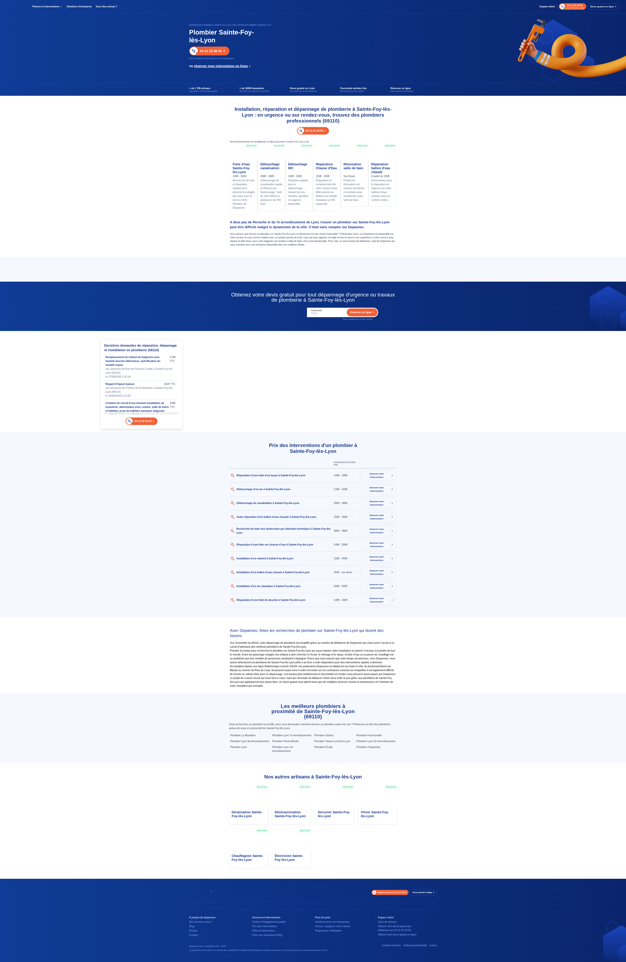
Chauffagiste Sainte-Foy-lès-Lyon (247, 857)
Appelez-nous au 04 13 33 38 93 (392, 892)
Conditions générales (391, 945)
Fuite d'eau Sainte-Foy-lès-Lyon (241, 168)
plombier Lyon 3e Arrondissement (375, 741)
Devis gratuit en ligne (602, 6)
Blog (191, 926)
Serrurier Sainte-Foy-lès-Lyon (334, 814)
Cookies (433, 945)
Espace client (547, 6)
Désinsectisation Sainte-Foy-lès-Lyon (290, 814)
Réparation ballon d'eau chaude (380, 168)
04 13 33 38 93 (211, 51)
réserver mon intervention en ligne (221, 66)
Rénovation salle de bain (353, 166)
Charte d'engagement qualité (268, 921)
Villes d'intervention (263, 930)
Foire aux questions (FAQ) (267, 935)
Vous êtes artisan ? (106, 6)
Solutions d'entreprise (79, 6)
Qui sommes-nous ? (200, 921)
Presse (193, 930)
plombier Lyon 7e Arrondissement (291, 735)
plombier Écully (323, 747)
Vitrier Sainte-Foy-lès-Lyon (375, 814)
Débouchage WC (297, 166)
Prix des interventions (264, 926)
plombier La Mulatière (243, 735)
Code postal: (316, 310)
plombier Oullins (324, 735)
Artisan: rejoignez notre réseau (332, 926)
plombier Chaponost (368, 747)
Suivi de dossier (387, 921)
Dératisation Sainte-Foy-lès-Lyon (247, 814)
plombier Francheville (369, 735)
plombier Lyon (238, 747)
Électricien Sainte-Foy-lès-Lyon (289, 857)
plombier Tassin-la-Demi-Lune (332, 741)
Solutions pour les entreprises (332, 921)
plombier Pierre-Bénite (285, 741)
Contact (193, 935)
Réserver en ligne (361, 312)
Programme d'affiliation (328, 930)
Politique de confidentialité (415, 945)
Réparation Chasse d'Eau (326, 166)
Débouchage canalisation (270, 166)
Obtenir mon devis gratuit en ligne (397, 934)
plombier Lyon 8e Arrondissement (249, 741)
